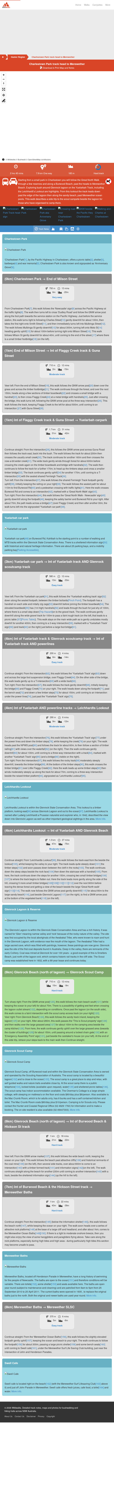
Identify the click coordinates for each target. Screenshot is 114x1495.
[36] (64, 476)
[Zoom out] (3, 79)
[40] (33, 487)
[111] (65, 883)
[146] (85, 1221)
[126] (104, 1020)
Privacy (41, 1416)
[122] (32, 1009)
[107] (7, 879)
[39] (58, 484)
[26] (100, 400)
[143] (99, 1171)
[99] (54, 860)
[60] (26, 627)
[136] (105, 1086)
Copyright (51, 1416)
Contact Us (19, 1416)
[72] (22, 692)
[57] (19, 619)
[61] (74, 627)
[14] (100, 327)
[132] (14, 1079)
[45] (103, 495)
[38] (12, 484)
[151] (71, 1280)
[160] (102, 1344)
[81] (13, 749)
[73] (56, 692)
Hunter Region (18, 57)
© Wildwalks (11, 159)
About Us (8, 1416)
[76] (48, 737)
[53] (51, 604)
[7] (30, 308)
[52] (104, 596)
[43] (95, 491)
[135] (71, 1086)
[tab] (41, 229)
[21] (47, 389)
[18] (35, 339)
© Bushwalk (21, 159)
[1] (25, 259)
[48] (63, 506)
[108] (50, 883)
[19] (47, 385)
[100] (15, 864)
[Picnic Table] (28, 619)
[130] (96, 1032)
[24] (48, 397)
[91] (20, 768)
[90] (82, 764)
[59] (11, 627)
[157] (29, 1340)
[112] (70, 883)
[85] (38, 756)
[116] (26, 894)
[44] (40, 495)
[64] (73, 677)
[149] (37, 1233)
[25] (86, 397)
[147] (23, 1225)
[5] (38, 263)
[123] (96, 1013)
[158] (19, 1344)
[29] (48, 449)
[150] (43, 1233)
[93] (99, 768)
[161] (34, 1348)
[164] (101, 1387)
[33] (20, 472)
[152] (34, 1284)
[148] (32, 1229)
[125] (14, 1020)
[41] (82, 487)
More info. (101, 818)
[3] (102, 259)
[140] (19, 1167)
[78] (51, 741)
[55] (27, 608)
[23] (15, 397)
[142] (80, 1167)
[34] (59, 472)
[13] (54, 327)
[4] (16, 263)
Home (78, 4)
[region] (57, 117)
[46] (42, 499)
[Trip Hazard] (46, 611)
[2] (91, 259)
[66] (74, 681)
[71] (102, 688)
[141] (52, 1167)
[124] (41, 1017)
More (107, 4)
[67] (40, 685)
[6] (12, 267)
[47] (50, 503)
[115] (84, 890)
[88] (78, 760)
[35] (19, 476)
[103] (81, 867)
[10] (63, 320)
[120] (52, 1001)
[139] (21, 1163)
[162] (48, 1383)
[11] (44, 323)
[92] (50, 768)
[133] (46, 1079)
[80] (35, 745)
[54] (101, 604)
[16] (89, 331)
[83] (15, 753)
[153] (53, 1284)
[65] (52, 681)
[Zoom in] (3, 75)
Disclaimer (31, 1416)
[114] (16, 890)
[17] (94, 335)
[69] (17, 688)
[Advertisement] (57, 32)
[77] (97, 737)
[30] (39, 457)
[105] (97, 871)
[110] (60, 883)
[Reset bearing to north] (3, 83)
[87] (40, 760)
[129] (30, 1032)
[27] (19, 408)
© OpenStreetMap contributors (38, 159)
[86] (57, 756)
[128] (21, 1028)
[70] (40, 688)
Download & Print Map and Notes (58, 67)
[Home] (3, 57)
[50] (105, 542)
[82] (47, 749)
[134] (17, 1086)
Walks (87, 4)
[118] (43, 898)
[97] (81, 811)
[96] (29, 811)
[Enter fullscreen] (3, 89)
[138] (78, 1160)
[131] (42, 1036)
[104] (51, 871)
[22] (63, 393)
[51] (46, 596)
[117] (63, 894)
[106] (104, 875)
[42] (50, 491)
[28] (41, 408)
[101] (97, 864)
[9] (21, 312)
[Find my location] (3, 95)
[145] (48, 1221)
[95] (83, 775)
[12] (103, 323)
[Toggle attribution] (3, 159)
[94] (41, 775)
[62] (48, 673)
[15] (28, 331)
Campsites (97, 4)
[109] (55, 883)
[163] (98, 1383)
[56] (56, 608)
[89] (43, 764)
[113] (11, 890)
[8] (73, 308)
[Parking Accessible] (27, 550)
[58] (71, 623)
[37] (38, 480)
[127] (52, 1024)
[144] (52, 1175)
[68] (88, 685)
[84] (90, 753)
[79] (81, 741)
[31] (29, 461)
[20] (91, 385)
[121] (98, 1001)
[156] (63, 1336)
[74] (29, 696)
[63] (97, 673)
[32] (85, 465)
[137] (47, 1156)
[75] (71, 696)
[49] (26, 538)
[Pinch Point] (74, 600)
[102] (20, 867)
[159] (73, 1344)
